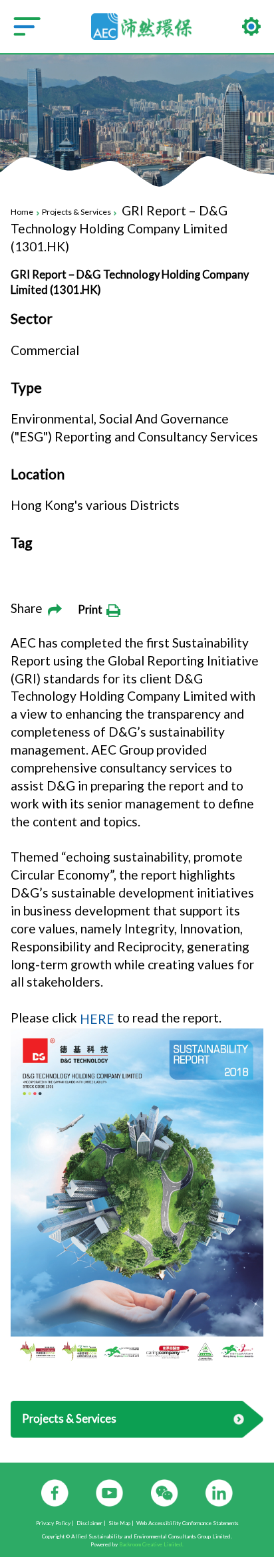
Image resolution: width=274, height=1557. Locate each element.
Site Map (119, 1523)
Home (22, 212)
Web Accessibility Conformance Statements (187, 1523)
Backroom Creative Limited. (151, 1544)
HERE (97, 1018)
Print (92, 609)
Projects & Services (76, 212)
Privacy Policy (53, 1523)
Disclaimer (89, 1523)
